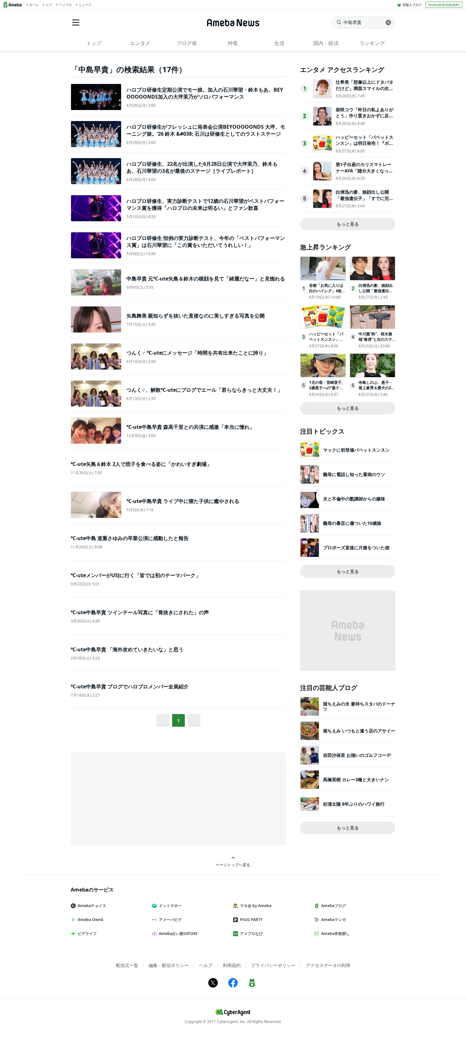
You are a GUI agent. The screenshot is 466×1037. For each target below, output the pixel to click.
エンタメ (140, 43)
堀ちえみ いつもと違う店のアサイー (359, 731)
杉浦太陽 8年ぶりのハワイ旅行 (354, 804)
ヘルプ (205, 965)
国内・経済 (326, 43)
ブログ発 (187, 43)
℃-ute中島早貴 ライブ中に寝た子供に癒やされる (182, 501)
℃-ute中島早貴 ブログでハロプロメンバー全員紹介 (130, 686)
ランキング (372, 43)
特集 (233, 43)
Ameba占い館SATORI (178, 933)
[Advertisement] (127, 798)
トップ (93, 43)
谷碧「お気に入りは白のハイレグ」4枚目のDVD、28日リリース (327, 293)
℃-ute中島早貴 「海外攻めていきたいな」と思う (127, 649)
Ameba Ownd (90, 919)
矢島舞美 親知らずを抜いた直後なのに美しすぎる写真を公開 (195, 315)
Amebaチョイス (92, 905)
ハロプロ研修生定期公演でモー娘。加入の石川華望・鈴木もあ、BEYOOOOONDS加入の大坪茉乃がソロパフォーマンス (204, 93)
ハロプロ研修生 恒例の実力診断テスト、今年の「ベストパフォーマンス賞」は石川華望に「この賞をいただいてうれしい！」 (205, 241)
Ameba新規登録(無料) (444, 5)
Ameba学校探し (335, 933)
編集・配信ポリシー (169, 965)
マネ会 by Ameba (255, 905)
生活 (279, 43)
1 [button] (178, 721)
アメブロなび (251, 933)
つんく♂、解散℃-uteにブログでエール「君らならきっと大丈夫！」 (204, 389)
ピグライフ (87, 933)
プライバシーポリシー (273, 965)
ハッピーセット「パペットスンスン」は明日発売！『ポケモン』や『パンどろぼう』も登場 (364, 146)
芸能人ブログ (412, 5)
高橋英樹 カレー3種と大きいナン (356, 779)
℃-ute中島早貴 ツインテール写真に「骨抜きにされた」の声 (140, 612)
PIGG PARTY (251, 919)
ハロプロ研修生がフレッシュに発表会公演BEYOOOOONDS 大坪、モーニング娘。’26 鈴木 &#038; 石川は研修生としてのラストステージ (205, 130)
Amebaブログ (333, 905)
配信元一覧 (127, 965)
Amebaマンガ (333, 919)
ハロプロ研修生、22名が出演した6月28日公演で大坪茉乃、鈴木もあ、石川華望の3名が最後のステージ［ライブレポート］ (202, 167)
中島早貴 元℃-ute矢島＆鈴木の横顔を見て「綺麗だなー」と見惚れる (205, 278)
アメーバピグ (170, 919)
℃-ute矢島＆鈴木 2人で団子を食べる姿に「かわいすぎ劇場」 (141, 464)
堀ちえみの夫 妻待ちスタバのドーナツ (359, 706)
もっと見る (348, 224)
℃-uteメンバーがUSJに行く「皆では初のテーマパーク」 (136, 575)
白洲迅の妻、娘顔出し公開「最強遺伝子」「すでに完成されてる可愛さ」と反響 (364, 198)
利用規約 (232, 965)
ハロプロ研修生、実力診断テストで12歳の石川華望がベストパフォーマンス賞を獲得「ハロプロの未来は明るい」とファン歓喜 (205, 204)
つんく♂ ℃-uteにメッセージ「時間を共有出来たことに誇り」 (197, 352)
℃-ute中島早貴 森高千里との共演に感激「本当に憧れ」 (190, 426)
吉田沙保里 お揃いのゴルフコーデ (357, 755)
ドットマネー (170, 905)
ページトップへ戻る (233, 864)
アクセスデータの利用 (328, 965)
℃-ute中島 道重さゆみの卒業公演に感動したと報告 (130, 538)
